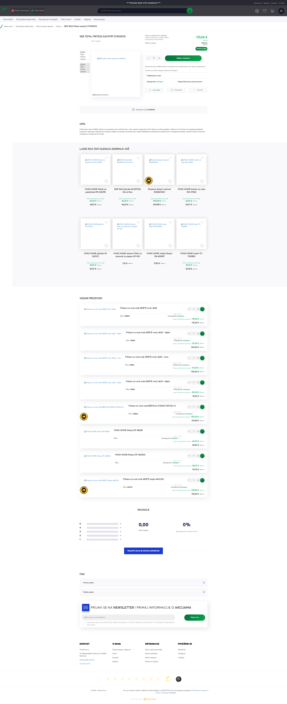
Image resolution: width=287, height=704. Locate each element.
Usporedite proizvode (257, 11)
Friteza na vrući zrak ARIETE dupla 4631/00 (143, 479)
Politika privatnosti (200, 690)
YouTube (181, 657)
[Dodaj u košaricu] (102, 210)
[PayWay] (168, 679)
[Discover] (137, 679)
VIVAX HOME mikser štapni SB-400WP (159, 255)
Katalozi (266, 3)
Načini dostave (151, 657)
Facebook (182, 650)
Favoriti (265, 11)
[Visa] (123, 679)
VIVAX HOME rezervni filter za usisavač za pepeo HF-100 (127, 255)
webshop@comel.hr (87, 660)
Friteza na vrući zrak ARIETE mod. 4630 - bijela (148, 333)
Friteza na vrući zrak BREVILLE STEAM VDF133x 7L (152, 406)
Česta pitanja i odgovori (121, 650)
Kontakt (115, 657)
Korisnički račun (281, 11)
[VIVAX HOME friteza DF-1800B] (97, 435)
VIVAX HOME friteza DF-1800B (128, 430)
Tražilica (190, 11)
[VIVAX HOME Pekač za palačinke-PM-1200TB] (96, 169)
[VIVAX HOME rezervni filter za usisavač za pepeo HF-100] (127, 234)
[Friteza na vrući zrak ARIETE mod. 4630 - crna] (102, 362)
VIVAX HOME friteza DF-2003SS (130, 455)
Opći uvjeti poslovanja (153, 650)
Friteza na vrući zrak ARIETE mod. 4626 (138, 308)
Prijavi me (195, 617)
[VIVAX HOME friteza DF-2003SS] (97, 459)
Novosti (274, 3)
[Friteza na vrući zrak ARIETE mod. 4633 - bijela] (103, 386)
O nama (282, 3)
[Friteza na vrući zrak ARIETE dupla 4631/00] (101, 484)
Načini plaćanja (151, 653)
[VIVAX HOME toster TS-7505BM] (191, 234)
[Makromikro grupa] (5, 10)
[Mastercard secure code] (151, 679)
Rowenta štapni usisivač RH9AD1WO (159, 190)
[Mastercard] (108, 679)
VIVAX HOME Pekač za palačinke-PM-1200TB (95, 190)
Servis (114, 653)
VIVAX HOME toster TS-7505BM (191, 255)
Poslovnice (257, 3)
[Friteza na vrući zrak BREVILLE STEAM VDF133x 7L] (104, 410)
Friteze (58, 26)
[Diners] (130, 679)
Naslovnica (8, 26)
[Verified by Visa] (144, 679)
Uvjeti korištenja (162, 693)
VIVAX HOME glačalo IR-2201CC (95, 255)
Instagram (182, 653)
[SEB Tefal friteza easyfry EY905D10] (115, 74)
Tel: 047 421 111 (85, 664)
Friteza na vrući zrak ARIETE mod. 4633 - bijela (148, 381)
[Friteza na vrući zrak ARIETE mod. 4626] (100, 313)
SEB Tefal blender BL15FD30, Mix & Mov (127, 190)
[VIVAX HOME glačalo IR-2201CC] (96, 234)
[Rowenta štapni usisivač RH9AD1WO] (159, 169)
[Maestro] (115, 679)
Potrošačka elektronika (24, 26)
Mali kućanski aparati (44, 26)
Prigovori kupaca (151, 661)
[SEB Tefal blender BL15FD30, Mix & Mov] (127, 169)
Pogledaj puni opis (154, 75)
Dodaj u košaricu (183, 58)
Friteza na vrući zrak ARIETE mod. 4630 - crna (146, 357)
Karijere (115, 661)
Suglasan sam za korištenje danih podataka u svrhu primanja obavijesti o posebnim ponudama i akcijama (131, 624)
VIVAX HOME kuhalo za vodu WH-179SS (191, 190)
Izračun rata (201, 48)
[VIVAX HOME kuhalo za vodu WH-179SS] (191, 169)
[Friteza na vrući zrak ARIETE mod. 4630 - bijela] (103, 337)
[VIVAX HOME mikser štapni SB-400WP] (159, 234)
